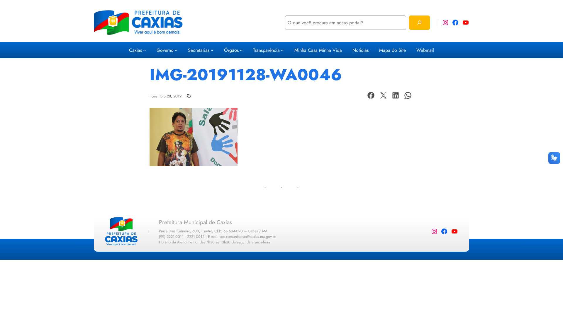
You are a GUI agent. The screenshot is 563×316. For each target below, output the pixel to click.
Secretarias (198, 50)
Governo (165, 50)
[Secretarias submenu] (212, 50)
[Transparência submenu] (282, 50)
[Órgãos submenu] (241, 50)
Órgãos (231, 50)
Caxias (135, 50)
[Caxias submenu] (144, 50)
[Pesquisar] (419, 23)
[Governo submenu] (176, 50)
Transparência (266, 50)
